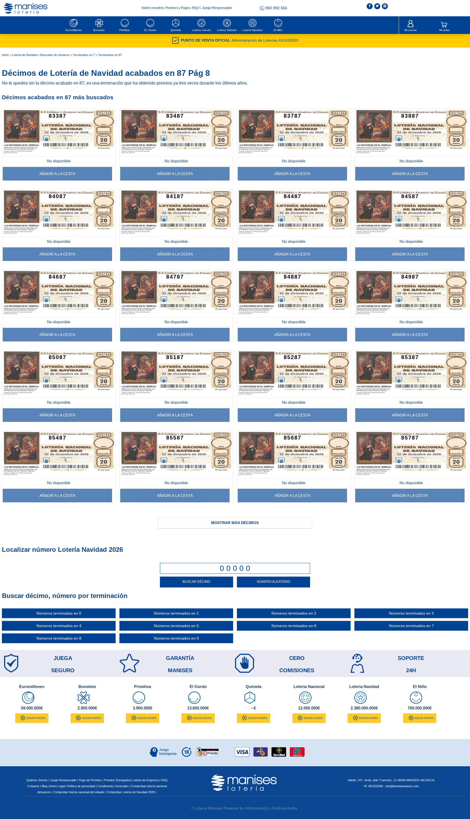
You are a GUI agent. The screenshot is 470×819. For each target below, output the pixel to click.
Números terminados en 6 (293, 626)
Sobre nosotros (153, 8)
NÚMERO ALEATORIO (273, 582)
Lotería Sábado (227, 30)
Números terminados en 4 (58, 626)
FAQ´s (197, 8)
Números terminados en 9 (176, 638)
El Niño (278, 30)
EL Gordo (150, 30)
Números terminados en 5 (176, 626)
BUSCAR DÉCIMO (196, 582)
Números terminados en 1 (176, 613)
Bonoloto (99, 30)
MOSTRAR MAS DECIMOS (235, 523)
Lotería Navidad (252, 30)
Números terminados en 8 (58, 638)
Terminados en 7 (84, 55)
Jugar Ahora (36, 718)
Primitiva (124, 30)
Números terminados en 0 (58, 613)
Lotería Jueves (201, 30)
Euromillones (74, 30)
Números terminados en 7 (411, 626)
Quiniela (176, 30)
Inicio (5, 55)
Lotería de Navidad (24, 55)
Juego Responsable (217, 8)
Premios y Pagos (178, 8)
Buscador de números (55, 55)
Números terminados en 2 (293, 613)
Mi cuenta (410, 30)
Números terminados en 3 (411, 613)
